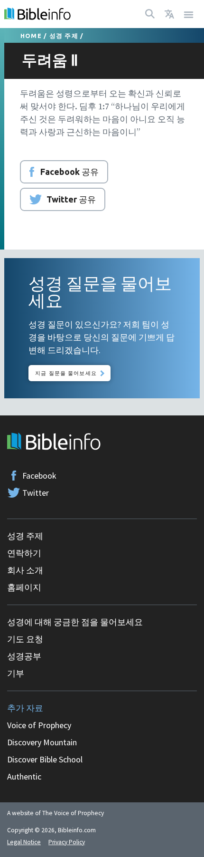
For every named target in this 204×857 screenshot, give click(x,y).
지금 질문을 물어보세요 (66, 373)
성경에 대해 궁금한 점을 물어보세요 (75, 621)
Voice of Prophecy (39, 725)
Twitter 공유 (71, 199)
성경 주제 (63, 35)
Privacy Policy (66, 842)
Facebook (39, 475)
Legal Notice (24, 842)
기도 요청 (25, 639)
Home (31, 35)
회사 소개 (25, 570)
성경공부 (24, 656)
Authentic (24, 776)
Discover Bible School (45, 759)
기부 (15, 673)
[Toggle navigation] (189, 14)
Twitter (35, 492)
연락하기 (24, 553)
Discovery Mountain (42, 742)
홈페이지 (24, 587)
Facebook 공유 (69, 171)
